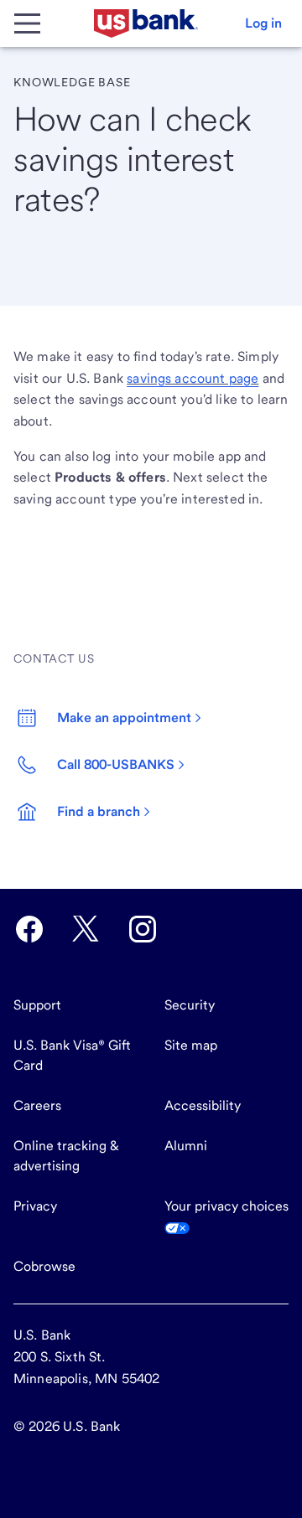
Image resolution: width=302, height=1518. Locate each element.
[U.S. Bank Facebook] (29, 929)
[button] (263, 23)
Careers (37, 1105)
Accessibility (202, 1105)
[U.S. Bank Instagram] (142, 929)
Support (37, 1005)
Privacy (35, 1206)
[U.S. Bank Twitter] (85, 929)
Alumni (185, 1146)
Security (189, 1005)
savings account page (192, 378)
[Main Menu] (27, 23)
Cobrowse (44, 1266)
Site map (190, 1045)
